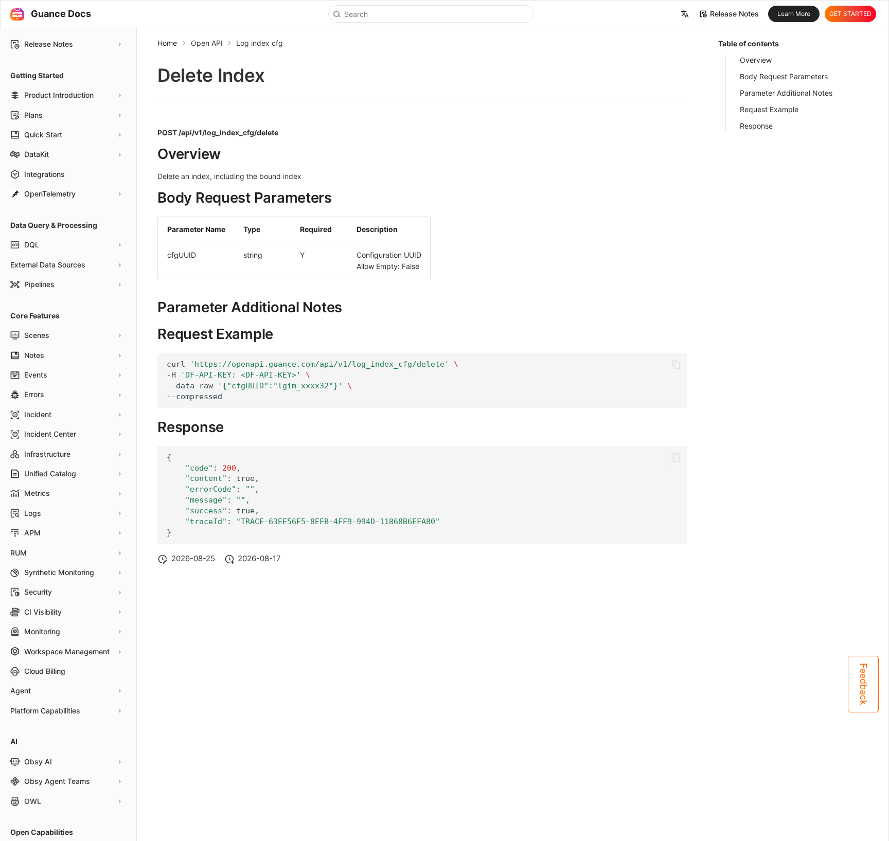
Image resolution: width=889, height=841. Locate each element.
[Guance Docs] (17, 14)
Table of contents (748, 43)
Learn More (793, 13)
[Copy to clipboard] (676, 364)
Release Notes (734, 13)
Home (167, 43)
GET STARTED (850, 13)
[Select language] (685, 14)
